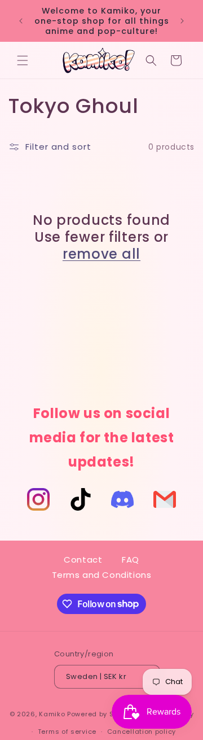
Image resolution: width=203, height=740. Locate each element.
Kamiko (52, 714)
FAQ (130, 559)
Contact (83, 559)
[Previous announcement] (20, 20)
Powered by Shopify (101, 714)
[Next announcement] (182, 20)
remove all (101, 254)
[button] (22, 60)
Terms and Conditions (102, 575)
